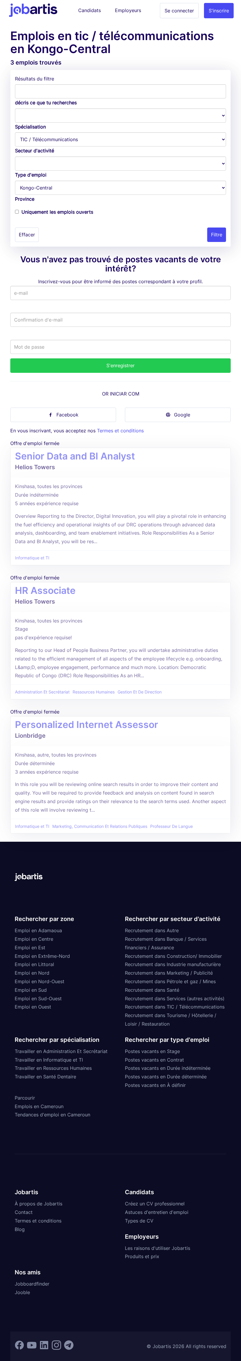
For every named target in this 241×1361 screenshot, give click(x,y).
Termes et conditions (120, 431)
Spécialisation (30, 127)
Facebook (67, 415)
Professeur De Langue (171, 826)
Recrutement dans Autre (152, 930)
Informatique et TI (32, 558)
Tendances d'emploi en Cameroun (52, 1115)
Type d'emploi (30, 175)
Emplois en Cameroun (39, 1106)
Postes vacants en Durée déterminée (166, 1077)
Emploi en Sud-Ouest (38, 998)
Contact (24, 1212)
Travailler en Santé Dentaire (45, 1077)
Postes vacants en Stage (152, 1051)
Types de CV (139, 1221)
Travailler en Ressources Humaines (53, 1068)
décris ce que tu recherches (46, 103)
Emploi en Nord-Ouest (39, 981)
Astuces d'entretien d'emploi (156, 1212)
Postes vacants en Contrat (154, 1060)
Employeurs (128, 10)
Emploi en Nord (32, 973)
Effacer (27, 235)
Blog (20, 1229)
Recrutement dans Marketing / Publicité (169, 973)
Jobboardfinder (32, 1284)
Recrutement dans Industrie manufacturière (173, 964)
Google (182, 415)
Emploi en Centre (34, 939)
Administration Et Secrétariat (42, 692)
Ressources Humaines (94, 692)
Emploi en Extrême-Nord (42, 956)
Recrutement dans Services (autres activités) (175, 998)
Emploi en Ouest (33, 1007)
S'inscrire (219, 11)
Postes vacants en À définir (155, 1085)
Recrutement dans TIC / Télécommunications (175, 1007)
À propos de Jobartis (38, 1204)
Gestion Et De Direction (140, 692)
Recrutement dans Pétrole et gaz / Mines (170, 981)
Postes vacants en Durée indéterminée (167, 1068)
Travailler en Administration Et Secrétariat (61, 1051)
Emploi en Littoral (34, 964)
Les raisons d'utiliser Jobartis (157, 1248)
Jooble (22, 1292)
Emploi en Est (30, 947)
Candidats (89, 10)
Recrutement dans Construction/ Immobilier (173, 956)
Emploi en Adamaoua (38, 930)
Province (24, 199)
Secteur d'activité (34, 151)
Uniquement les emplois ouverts (57, 212)
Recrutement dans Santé (152, 990)
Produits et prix (142, 1256)
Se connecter (179, 11)
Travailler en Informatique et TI (49, 1060)
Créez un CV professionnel (155, 1204)
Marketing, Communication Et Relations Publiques (99, 826)
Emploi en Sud (31, 990)
